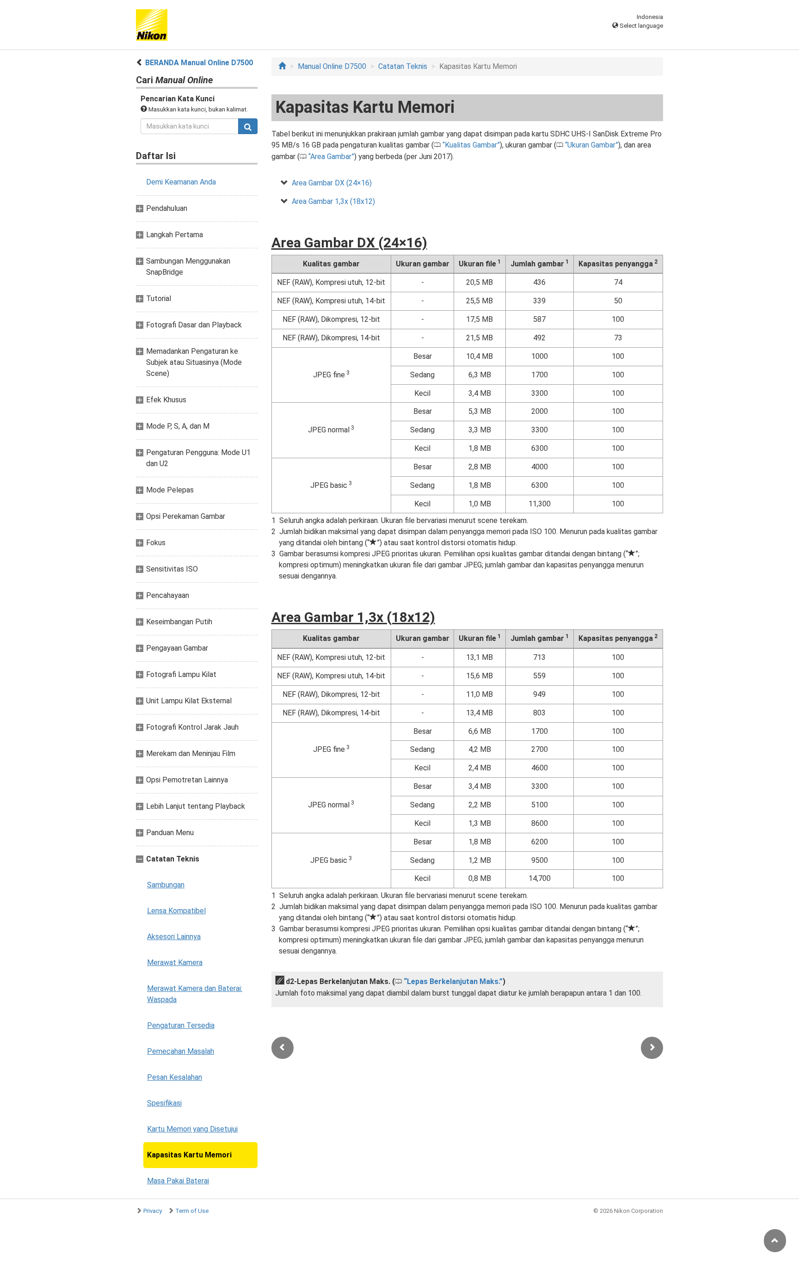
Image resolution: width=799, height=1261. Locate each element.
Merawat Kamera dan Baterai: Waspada (194, 994)
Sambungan (165, 884)
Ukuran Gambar (591, 145)
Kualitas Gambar (471, 145)
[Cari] (248, 126)
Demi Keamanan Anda (181, 182)
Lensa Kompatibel (176, 910)
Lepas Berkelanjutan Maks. (453, 981)
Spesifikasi (164, 1103)
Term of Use (192, 1210)
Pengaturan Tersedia (181, 1025)
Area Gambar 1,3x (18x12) (333, 201)
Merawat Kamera (175, 962)
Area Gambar (330, 156)
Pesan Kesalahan (174, 1077)
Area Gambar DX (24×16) (332, 182)
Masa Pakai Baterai (178, 1180)
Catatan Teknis (402, 66)
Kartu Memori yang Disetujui (192, 1129)
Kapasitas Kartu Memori (189, 1154)
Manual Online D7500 (332, 66)
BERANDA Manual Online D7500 (199, 62)
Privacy (152, 1210)
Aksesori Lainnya (174, 936)
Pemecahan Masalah (180, 1051)
